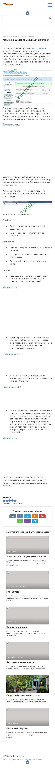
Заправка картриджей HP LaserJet (26, 556)
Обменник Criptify (17, 728)
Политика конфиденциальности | (14, 759)
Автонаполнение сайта (20, 662)
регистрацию (38, 48)
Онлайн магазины (17, 626)
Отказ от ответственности (34, 759)
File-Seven (12, 591)
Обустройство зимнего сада (23, 695)
